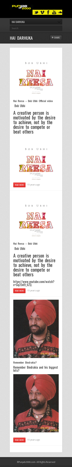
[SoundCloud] (60, 12)
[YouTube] (54, 12)
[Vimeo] (42, 12)
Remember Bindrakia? (25, 362)
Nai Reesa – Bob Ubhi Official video (33, 101)
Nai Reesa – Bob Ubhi (25, 243)
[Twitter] (36, 12)
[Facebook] (48, 12)
